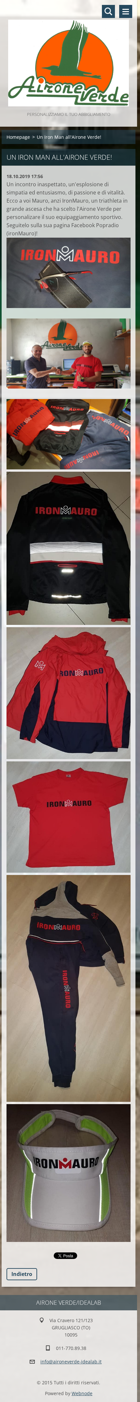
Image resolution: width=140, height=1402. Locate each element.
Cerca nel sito (108, 11)
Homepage (18, 137)
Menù (125, 11)
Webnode (82, 1393)
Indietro (21, 1274)
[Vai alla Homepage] (68, 55)
